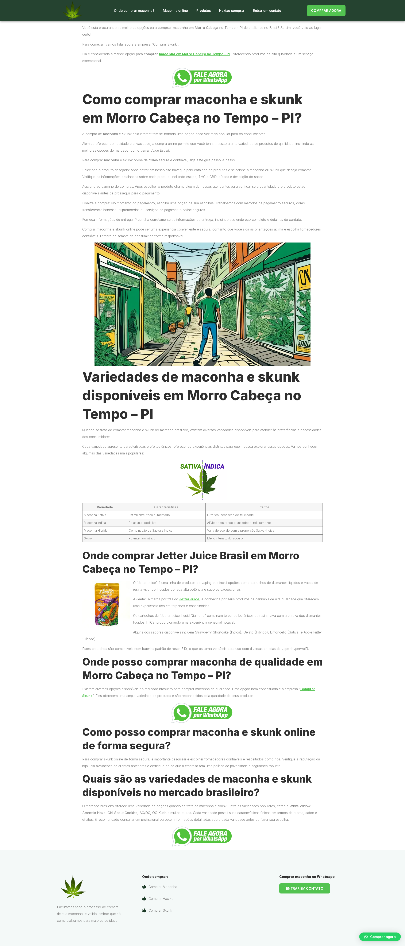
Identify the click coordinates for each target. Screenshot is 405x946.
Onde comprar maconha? (134, 10)
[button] (380, 937)
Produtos (203, 10)
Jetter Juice (189, 599)
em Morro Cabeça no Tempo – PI (194, 54)
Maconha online (175, 10)
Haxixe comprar (231, 10)
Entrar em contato (267, 10)
